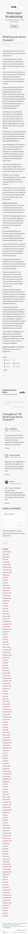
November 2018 (6, 711)
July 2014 (5, 846)
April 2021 (5, 642)
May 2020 (5, 665)
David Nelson (7, 43)
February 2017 (6, 766)
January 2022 (6, 619)
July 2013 (5, 877)
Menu (15, 26)
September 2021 (6, 629)
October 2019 (6, 683)
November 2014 (6, 835)
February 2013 (6, 890)
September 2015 (6, 810)
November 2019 (6, 681)
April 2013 (5, 884)
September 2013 (6, 872)
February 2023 (6, 588)
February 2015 (6, 828)
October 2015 (6, 807)
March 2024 (5, 562)
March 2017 (5, 763)
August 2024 (5, 557)
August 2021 (5, 631)
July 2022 (5, 603)
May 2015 (5, 820)
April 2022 (5, 611)
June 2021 (5, 637)
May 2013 (5, 882)
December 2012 (6, 895)
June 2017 (5, 755)
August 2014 (5, 843)
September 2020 (6, 655)
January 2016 (6, 799)
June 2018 (5, 724)
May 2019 (5, 696)
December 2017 (6, 740)
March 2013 (5, 887)
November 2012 (6, 897)
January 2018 (6, 737)
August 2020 (5, 657)
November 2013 (6, 866)
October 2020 (6, 652)
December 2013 (6, 864)
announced (5, 281)
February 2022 (6, 616)
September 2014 (6, 841)
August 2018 (5, 719)
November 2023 (6, 570)
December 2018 (6, 709)
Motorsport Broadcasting (14, 14)
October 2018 (6, 714)
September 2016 (6, 779)
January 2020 (6, 675)
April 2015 (5, 822)
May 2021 (5, 639)
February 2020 (6, 673)
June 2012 (5, 910)
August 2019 (5, 688)
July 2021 (5, 634)
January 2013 (6, 892)
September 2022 (6, 598)
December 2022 (6, 593)
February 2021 (6, 647)
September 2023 (6, 572)
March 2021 (5, 644)
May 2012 (5, 913)
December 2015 (6, 802)
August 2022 (5, 600)
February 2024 (6, 564)
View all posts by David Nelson (9, 394)
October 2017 (6, 745)
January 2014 (6, 861)
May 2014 (5, 851)
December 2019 (6, 678)
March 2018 (5, 732)
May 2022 (5, 608)
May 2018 (5, 727)
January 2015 (6, 830)
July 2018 (5, 722)
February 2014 (6, 859)
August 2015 (5, 812)
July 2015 (5, 815)
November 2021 (6, 624)
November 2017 (6, 742)
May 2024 (5, 559)
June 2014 (5, 848)
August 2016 (5, 781)
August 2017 (5, 750)
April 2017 (5, 761)
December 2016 (6, 771)
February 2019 (6, 704)
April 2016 (5, 792)
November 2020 (6, 649)
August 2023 (5, 575)
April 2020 (5, 668)
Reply (7, 448)
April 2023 (5, 582)
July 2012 (5, 908)
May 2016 (5, 789)
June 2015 (5, 817)
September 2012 (6, 903)
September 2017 (6, 748)
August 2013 (5, 874)
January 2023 (6, 590)
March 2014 (5, 856)
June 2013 (5, 879)
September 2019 (6, 686)
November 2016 (6, 773)
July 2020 (5, 660)
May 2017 (5, 758)
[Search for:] (10, 542)
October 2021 (6, 626)
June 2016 (5, 786)
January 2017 (6, 768)
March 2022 (5, 613)
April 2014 (5, 853)
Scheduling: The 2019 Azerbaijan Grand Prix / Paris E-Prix (13, 403)
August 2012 (5, 905)
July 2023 (5, 577)
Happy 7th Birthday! (19, 407)
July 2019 (5, 691)
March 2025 (5, 554)
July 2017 (5, 753)
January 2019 (6, 706)
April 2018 (5, 730)
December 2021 (6, 621)
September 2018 (6, 717)
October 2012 (6, 900)
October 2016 (6, 776)
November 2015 (6, 804)
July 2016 (5, 784)
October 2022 (6, 595)
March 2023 (5, 585)
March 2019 (5, 701)
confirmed (9, 55)
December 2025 (6, 551)
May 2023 (5, 580)
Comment (20, 525)
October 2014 (6, 838)
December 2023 (6, 567)
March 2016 (5, 794)
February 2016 (6, 797)
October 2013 (6, 869)
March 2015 (5, 825)
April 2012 (5, 915)
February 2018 (6, 735)
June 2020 (5, 662)
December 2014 (6, 833)
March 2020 (5, 670)
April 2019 (5, 699)
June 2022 (5, 606)
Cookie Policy (8, 927)
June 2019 (5, 693)
